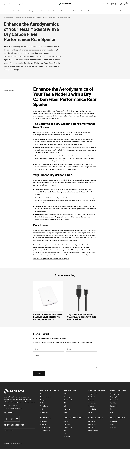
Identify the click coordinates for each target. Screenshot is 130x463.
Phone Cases (70, 390)
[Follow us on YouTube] (17, 418)
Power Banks (52, 11)
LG (65, 406)
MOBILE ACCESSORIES (49, 390)
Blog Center (11, 17)
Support (122, 11)
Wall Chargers (92, 421)
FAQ (111, 409)
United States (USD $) (109, 4)
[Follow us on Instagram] (11, 418)
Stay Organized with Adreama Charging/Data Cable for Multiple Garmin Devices (81, 316)
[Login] (121, 4)
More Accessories (96, 390)
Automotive (64, 11)
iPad (65, 412)
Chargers (32, 11)
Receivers (91, 400)
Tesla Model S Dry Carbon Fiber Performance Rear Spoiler (51, 259)
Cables (42, 11)
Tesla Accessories (45, 427)
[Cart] (125, 4)
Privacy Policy (70, 342)
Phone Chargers (95, 418)
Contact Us (113, 406)
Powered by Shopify (16, 443)
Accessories (97, 11)
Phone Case (113, 421)
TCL (65, 403)
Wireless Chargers (93, 430)
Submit (39, 373)
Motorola (67, 409)
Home (5, 17)
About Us (113, 403)
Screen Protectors (19, 11)
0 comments (10, 90)
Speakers (91, 406)
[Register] (31, 431)
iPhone (66, 394)
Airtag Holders (92, 394)
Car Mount (43, 424)
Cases (6, 11)
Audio (75, 11)
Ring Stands (91, 397)
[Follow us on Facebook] (6, 418)
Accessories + (44, 412)
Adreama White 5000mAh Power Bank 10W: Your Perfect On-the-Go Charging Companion (47, 316)
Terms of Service (83, 342)
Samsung (67, 397)
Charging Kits (92, 427)
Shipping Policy (115, 397)
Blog (111, 412)
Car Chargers (44, 421)
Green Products (111, 11)
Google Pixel (68, 400)
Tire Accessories (45, 430)
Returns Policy (114, 400)
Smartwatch (85, 11)
